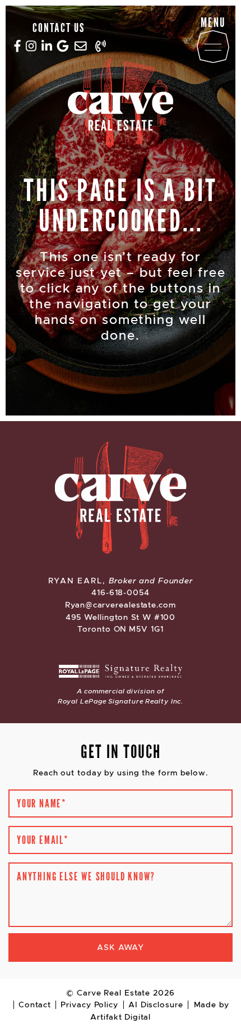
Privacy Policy (89, 1004)
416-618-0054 (120, 592)
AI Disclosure (155, 1004)
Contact (34, 1004)
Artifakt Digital (120, 1017)
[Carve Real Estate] (120, 105)
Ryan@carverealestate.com (120, 605)
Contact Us (59, 27)
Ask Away (120, 947)
